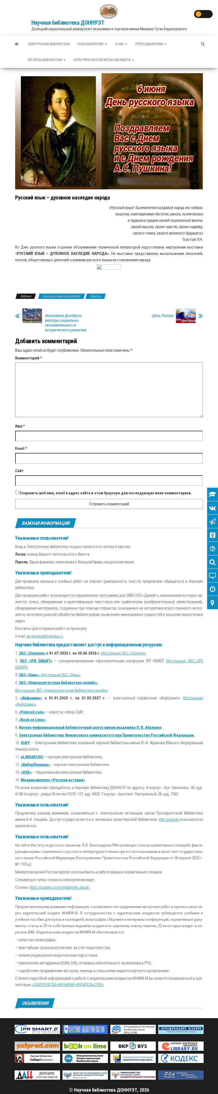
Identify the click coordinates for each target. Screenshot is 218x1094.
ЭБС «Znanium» (32, 653)
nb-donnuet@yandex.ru (44, 636)
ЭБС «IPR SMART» (36, 661)
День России (162, 315)
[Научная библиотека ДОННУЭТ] (16, 44)
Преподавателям (149, 44)
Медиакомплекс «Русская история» (53, 780)
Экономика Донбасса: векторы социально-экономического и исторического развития (65, 322)
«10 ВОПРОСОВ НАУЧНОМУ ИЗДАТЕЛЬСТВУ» (67, 984)
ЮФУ (25, 742)
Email (21, 448)
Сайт (19, 470)
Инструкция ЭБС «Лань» (60, 675)
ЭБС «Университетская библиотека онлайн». (58, 682)
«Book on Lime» (32, 719)
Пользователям (90, 44)
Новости (95, 296)
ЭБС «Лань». (29, 675)
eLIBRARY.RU (32, 757)
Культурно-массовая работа (61, 296)
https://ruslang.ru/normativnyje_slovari (60, 887)
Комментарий (28, 358)
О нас (120, 44)
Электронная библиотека (48, 44)
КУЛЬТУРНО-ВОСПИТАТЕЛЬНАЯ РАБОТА (102, 60)
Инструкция (169, 819)
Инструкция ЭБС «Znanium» (123, 653)
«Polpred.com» (32, 712)
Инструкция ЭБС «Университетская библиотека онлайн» (61, 690)
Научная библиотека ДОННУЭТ (67, 22)
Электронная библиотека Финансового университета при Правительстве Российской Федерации (106, 735)
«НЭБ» (26, 772)
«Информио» (31, 698)
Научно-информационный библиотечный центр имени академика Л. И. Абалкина (90, 727)
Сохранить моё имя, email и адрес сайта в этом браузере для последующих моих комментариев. (105, 493)
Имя (20, 426)
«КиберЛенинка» (35, 764)
